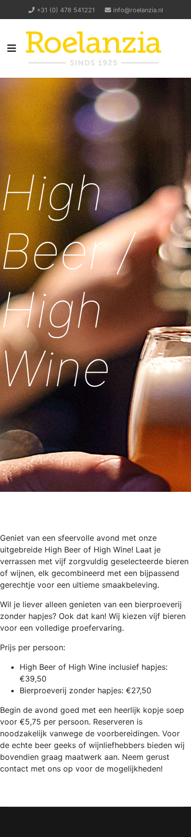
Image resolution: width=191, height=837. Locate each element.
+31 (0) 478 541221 (66, 10)
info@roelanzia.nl (138, 10)
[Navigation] (11, 48)
